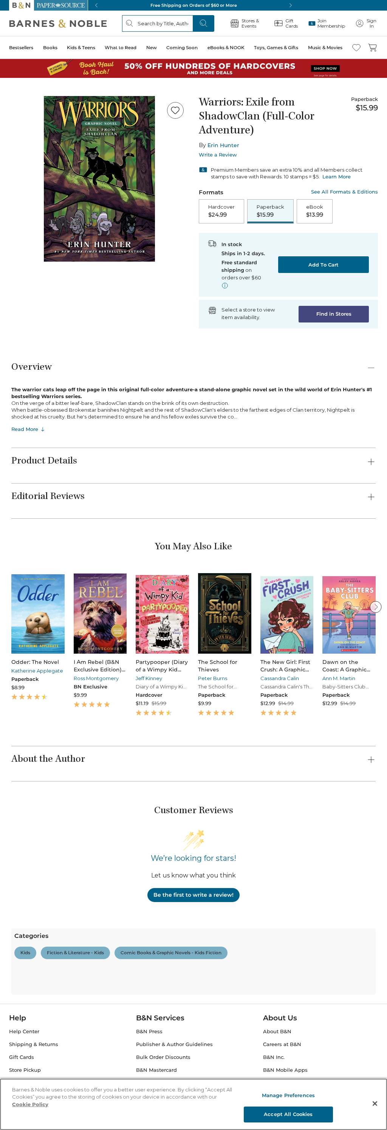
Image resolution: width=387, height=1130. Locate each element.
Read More (24, 429)
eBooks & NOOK (226, 47)
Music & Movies (325, 47)
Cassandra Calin (279, 678)
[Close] (375, 1103)
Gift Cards (21, 1057)
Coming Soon (182, 47)
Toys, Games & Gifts (276, 47)
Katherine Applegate (37, 671)
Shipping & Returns (33, 1044)
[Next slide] (376, 607)
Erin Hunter (223, 145)
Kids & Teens (81, 47)
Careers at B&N (282, 1044)
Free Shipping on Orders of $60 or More (193, 5)
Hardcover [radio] (221, 211)
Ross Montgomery (96, 678)
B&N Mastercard (156, 1070)
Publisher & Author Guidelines (174, 1044)
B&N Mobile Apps (285, 1070)
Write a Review (218, 155)
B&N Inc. (274, 1057)
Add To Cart (323, 265)
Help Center (24, 1031)
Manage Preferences (288, 1095)
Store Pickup (25, 1070)
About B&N (277, 1031)
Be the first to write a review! (193, 894)
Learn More (336, 177)
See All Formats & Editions (344, 192)
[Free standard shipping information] (225, 285)
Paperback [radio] (270, 211)
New (151, 47)
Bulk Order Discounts (163, 1057)
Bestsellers (21, 47)
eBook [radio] (314, 211)
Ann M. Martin (338, 678)
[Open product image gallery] (99, 179)
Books (50, 47)
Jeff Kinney (149, 678)
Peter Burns (212, 678)
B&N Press (149, 1031)
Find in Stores (333, 314)
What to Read (120, 47)
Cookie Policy (30, 1104)
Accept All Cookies (288, 1114)
